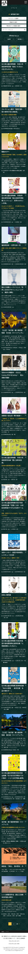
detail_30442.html (14, 247)
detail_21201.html (14, 824)
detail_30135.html (14, 598)
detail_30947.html (14, 111)
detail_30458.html (14, 554)
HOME (3, 931)
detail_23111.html (14, 643)
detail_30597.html (14, 508)
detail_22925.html (14, 689)
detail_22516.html (14, 417)
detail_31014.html (14, 67)
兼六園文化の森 (4, 3)
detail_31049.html (14, 289)
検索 (24, 29)
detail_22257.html (14, 861)
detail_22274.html (14, 733)
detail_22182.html (14, 897)
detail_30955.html (14, 154)
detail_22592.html (14, 374)
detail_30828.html (14, 460)
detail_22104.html (14, 332)
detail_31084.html (14, 201)
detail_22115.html (14, 777)
